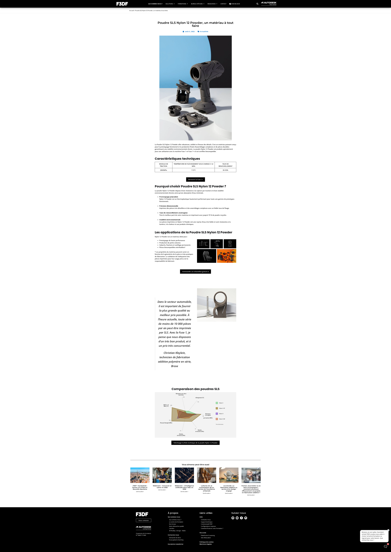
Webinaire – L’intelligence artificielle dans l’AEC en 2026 (184, 487)
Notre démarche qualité (176, 526)
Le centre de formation (176, 522)
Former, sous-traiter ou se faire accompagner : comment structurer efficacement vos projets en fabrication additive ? (251, 489)
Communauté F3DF (206, 524)
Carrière (171, 528)
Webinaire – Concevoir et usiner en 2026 (162, 486)
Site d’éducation (206, 538)
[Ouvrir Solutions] (174, 4)
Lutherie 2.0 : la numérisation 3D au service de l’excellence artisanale (206, 488)
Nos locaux (172, 524)
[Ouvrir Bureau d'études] (203, 4)
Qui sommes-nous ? (175, 520)
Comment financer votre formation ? (212, 528)
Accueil (131, 10)
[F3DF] (150, 514)
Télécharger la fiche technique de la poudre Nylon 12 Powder (195, 443)
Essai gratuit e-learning (176, 540)
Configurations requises (208, 526)
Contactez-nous (206, 520)
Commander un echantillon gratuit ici (195, 272)
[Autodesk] (150, 528)
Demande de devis (175, 538)
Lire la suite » (140, 491)
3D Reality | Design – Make (177, 531)
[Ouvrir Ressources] (216, 4)
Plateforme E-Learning (208, 535)
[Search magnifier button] (257, 3)
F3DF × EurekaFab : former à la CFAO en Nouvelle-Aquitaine (139, 487)
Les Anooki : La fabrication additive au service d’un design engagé (228, 488)
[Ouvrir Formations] (187, 4)
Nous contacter (143, 520)
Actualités (204, 31)
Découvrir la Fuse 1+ (195, 179)
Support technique (206, 522)
